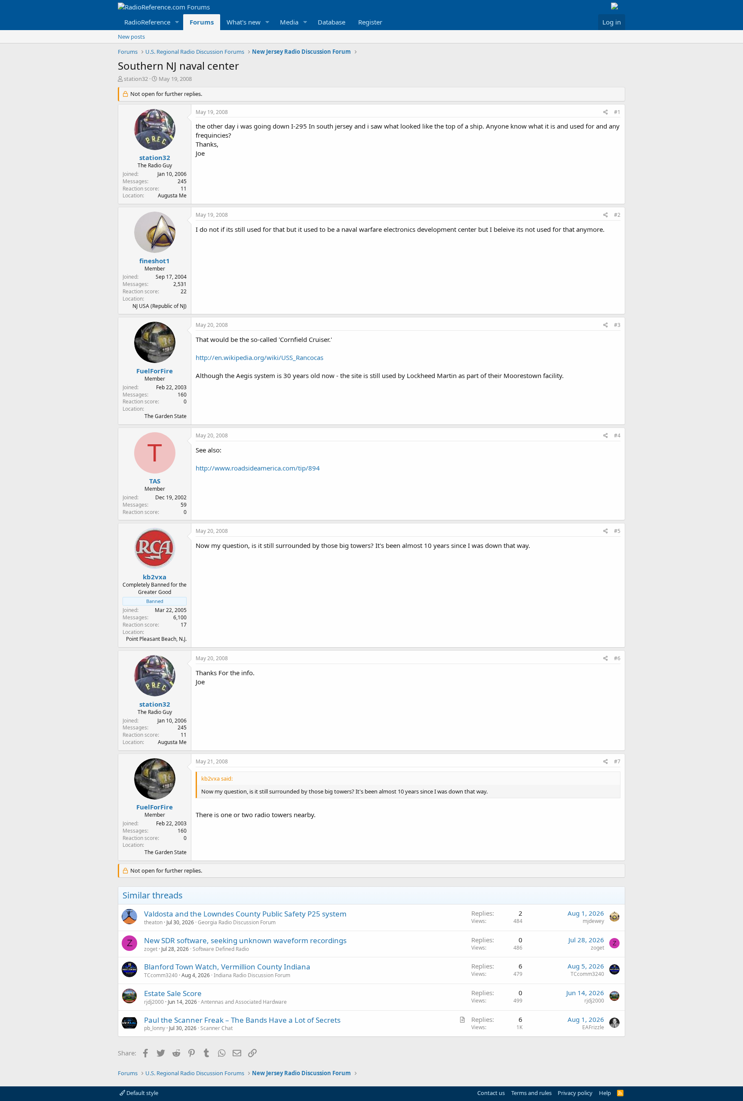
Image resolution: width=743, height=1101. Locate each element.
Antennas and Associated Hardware (244, 1002)
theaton (153, 922)
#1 (617, 112)
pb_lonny (154, 1028)
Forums (202, 22)
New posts (131, 36)
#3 (617, 325)
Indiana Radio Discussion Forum (252, 975)
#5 (617, 531)
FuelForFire (154, 370)
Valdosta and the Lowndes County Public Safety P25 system (245, 914)
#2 (617, 214)
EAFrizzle (593, 1027)
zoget (150, 949)
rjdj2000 (154, 1002)
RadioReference (147, 22)
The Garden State (165, 416)
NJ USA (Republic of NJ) (159, 306)
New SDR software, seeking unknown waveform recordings (245, 940)
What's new (244, 22)
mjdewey (593, 921)
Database (331, 22)
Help (605, 1093)
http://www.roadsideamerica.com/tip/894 (258, 468)
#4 (617, 435)
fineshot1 (154, 260)
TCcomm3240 (161, 975)
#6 (617, 658)
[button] (177, 22)
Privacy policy (575, 1093)
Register (370, 22)
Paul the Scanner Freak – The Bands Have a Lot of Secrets (242, 1020)
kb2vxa (154, 576)
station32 (136, 79)
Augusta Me (172, 195)
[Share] (605, 112)
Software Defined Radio (221, 949)
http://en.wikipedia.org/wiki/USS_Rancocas (259, 357)
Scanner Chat (216, 1028)
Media (289, 22)
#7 (617, 761)
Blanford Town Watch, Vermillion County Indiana (227, 967)
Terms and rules (531, 1093)
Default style (141, 1093)
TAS (154, 481)
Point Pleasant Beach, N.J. (156, 639)
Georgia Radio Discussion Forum (237, 922)
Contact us (491, 1093)
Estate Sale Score (173, 993)
